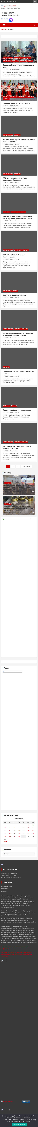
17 (5, 833)
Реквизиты (4, 889)
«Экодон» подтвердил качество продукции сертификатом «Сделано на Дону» (18, 508)
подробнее (9, 1117)
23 (33, 833)
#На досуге (15, 60)
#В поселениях (8, 58)
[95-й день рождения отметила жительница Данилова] (19, 165)
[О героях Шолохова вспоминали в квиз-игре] (19, 52)
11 (10, 831)
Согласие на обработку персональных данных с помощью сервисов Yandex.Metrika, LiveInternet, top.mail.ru (16, 954)
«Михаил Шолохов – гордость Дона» (17, 103)
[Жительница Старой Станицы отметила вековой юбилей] (19, 126)
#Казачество (26, 58)
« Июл (5, 841)
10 (5, 831)
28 (23, 836)
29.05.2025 (6, 69)
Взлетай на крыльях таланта (14, 295)
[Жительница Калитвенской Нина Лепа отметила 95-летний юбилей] (19, 320)
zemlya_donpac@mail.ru (10, 15)
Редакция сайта (6, 886)
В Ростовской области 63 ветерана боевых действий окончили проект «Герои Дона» (18, 487)
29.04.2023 (6, 297)
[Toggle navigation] (3, 25)
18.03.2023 (6, 412)
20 (19, 833)
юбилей (29, 60)
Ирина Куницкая (15, 69)
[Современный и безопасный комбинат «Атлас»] (19, 358)
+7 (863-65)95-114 (8, 13)
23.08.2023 (6, 182)
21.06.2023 (6, 221)
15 (28, 831)
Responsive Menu (35, 1)
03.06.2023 (6, 259)
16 (33, 831)
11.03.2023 (6, 451)
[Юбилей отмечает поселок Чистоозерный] (19, 241)
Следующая (26, 466)
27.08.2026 (7, 512)
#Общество (14, 212)
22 (28, 833)
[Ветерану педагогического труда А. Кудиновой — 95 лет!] (19, 433)
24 (5, 836)
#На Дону (8, 483)
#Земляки (17, 58)
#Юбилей (23, 60)
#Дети (5, 96)
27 (19, 836)
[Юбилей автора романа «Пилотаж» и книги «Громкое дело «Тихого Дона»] (19, 203)
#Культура (6, 60)
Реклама (4, 891)
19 (14, 833)
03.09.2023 (6, 144)
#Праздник (30, 96)
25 (10, 836)
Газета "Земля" (14, 144)
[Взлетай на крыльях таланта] (19, 282)
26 (14, 836)
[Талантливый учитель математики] (19, 397)
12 (14, 831)
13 (19, 831)
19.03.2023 (6, 376)
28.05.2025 (6, 105)
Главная (3, 30)
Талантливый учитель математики (17, 410)
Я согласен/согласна (19, 1124)
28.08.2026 (7, 491)
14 (23, 831)
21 (23, 833)
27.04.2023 (6, 338)
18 (10, 833)
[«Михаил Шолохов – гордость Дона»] (19, 90)
